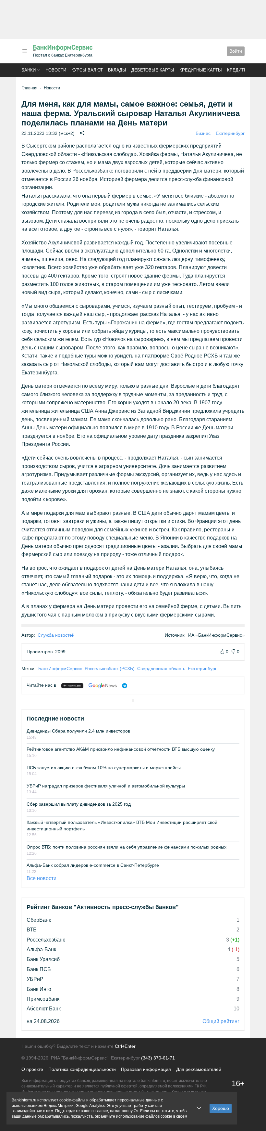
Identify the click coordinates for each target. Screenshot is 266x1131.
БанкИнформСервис (60, 668)
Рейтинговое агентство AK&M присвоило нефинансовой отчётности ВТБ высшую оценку (121, 749)
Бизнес (203, 133)
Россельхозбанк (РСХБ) (110, 668)
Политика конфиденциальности (82, 1069)
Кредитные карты (200, 70)
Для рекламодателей (198, 1069)
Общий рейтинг (220, 1021)
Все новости (41, 878)
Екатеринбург (230, 133)
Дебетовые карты (152, 70)
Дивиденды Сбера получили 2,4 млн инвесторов (78, 731)
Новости (55, 70)
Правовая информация (146, 1069)
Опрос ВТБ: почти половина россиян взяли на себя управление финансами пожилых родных (126, 847)
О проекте (32, 1069)
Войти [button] (235, 51)
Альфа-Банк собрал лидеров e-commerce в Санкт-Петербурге (93, 865)
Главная (29, 87)
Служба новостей (56, 635)
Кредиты (237, 70)
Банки (28, 70)
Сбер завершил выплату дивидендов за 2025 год (79, 804)
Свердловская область (161, 668)
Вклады (117, 70)
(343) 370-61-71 (158, 1057)
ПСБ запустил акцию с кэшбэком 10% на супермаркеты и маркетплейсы (104, 767)
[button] (24, 51)
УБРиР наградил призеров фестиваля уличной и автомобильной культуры (106, 785)
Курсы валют (87, 70)
